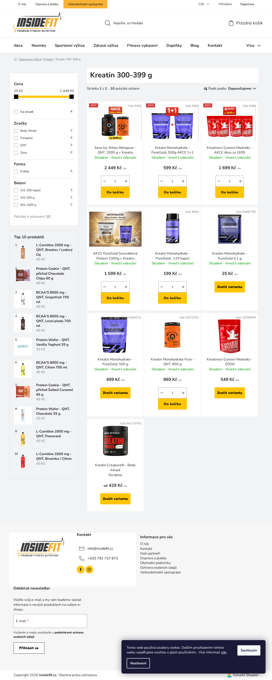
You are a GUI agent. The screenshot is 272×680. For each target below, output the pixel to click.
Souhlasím (249, 650)
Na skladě (46, 112)
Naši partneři (150, 553)
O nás (22, 4)
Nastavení (138, 663)
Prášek (46, 171)
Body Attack (46, 131)
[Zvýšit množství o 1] (126, 181)
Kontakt (146, 548)
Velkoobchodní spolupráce (85, 4)
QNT (46, 145)
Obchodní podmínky (155, 563)
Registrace (247, 4)
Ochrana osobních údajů (158, 567)
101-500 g (46, 198)
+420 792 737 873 (103, 558)
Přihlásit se (28, 648)
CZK (202, 4)
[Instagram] (89, 569)
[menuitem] (18, 45)
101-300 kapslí (46, 190)
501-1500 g (46, 205)
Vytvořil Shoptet (245, 675)
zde (223, 652)
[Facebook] (81, 569)
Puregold (46, 138)
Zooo (46, 153)
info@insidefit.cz (100, 548)
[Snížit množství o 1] (104, 181)
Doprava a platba (46, 4)
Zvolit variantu (229, 287)
